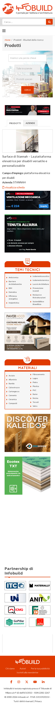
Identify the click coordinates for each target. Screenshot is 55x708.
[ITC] (15, 585)
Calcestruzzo (14, 387)
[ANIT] (39, 597)
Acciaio (12, 375)
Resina (35, 398)
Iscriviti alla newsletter (27, 672)
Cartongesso (14, 391)
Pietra (35, 382)
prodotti (15, 123)
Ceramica (13, 399)
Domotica (13, 292)
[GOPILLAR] (15, 622)
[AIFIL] (39, 622)
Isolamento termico (41, 280)
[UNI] (15, 597)
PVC (34, 390)
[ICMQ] (15, 609)
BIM (10, 288)
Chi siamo (10, 668)
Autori (23, 668)
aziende (30, 123)
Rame (35, 394)
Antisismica (13, 277)
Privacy (38, 701)
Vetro (35, 406)
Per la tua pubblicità (40, 668)
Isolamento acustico (41, 276)
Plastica (36, 386)
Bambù (12, 383)
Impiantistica (14, 303)
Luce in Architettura (41, 284)
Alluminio (13, 379)
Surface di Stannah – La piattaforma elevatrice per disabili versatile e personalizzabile (26, 161)
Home (7, 40)
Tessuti (36, 402)
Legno (35, 378)
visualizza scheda (15, 187)
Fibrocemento (38, 374)
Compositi (13, 403)
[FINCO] (39, 609)
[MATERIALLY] (39, 585)
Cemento (12, 395)
